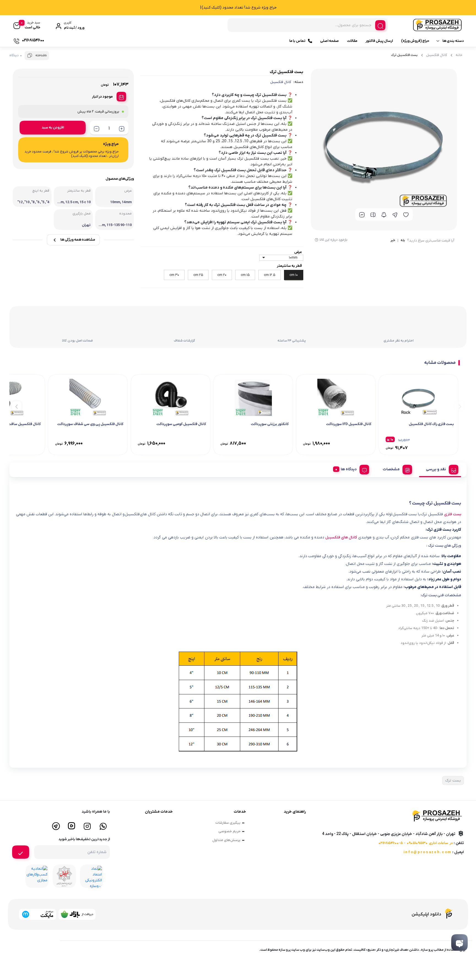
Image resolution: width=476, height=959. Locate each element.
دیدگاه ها (349, 469)
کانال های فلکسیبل (341, 537)
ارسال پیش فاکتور (379, 41)
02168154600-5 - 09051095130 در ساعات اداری (415, 843)
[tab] (440, 469)
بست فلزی (452, 514)
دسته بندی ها (453, 41)
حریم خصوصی (229, 831)
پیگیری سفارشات (227, 822)
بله (403, 241)
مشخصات (391, 469)
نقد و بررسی (436, 469)
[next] (16, 406)
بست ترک (453, 780)
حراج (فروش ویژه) (415, 41)
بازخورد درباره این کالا (333, 240)
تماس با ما (297, 41)
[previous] (459, 406)
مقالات (352, 41)
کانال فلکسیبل (436, 55)
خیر (392, 241)
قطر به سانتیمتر (289, 266)
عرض (298, 252)
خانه (459, 55)
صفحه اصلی (329, 41)
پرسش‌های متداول (226, 840)
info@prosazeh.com (427, 852)
